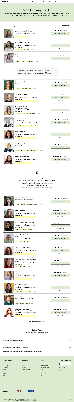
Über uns (42, 363)
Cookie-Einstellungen (45, 382)
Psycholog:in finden (65, 363)
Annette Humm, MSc (21, 82)
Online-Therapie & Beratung (23, 1)
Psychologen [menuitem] (33, 1)
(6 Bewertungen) (64, 272)
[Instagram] (60, 368)
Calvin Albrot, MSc (20, 296)
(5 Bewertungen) (64, 131)
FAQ (4, 375)
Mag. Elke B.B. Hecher (21, 197)
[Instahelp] (5, 1)
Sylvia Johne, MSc (20, 210)
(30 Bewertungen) (64, 107)
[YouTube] (66, 368)
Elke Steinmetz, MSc (20, 119)
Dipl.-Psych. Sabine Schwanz (23, 247)
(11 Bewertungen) (64, 42)
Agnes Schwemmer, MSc (22, 284)
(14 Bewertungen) (64, 144)
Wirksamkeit (5, 365)
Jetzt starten (69, 1)
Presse (42, 371)
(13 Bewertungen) (64, 235)
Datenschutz (43, 373)
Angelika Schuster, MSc (21, 106)
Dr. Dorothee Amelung (21, 94)
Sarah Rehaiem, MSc (21, 131)
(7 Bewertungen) (64, 94)
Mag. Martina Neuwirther (22, 309)
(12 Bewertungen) (64, 82)
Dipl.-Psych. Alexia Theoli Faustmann (25, 259)
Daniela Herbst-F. (20, 143)
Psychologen (5, 367)
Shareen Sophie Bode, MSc (22, 42)
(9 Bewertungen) (64, 309)
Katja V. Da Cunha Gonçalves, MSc (24, 222)
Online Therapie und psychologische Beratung (22, 15)
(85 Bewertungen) (64, 119)
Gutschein (5, 371)
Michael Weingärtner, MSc (22, 235)
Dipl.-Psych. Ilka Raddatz (22, 156)
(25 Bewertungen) (64, 247)
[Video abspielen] (12, 37)
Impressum (43, 380)
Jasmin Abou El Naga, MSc (22, 30)
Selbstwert (24, 367)
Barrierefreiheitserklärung (46, 377)
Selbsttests (5, 373)
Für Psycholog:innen (45, 367)
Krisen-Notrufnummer (33, 400)
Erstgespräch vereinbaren (60, 33)
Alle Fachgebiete (65, 25)
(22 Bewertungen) (64, 156)
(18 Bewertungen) (64, 30)
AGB (42, 375)
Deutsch (56, 25)
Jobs (42, 369)
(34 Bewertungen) (64, 210)
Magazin (50, 1)
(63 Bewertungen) (64, 297)
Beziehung (24, 363)
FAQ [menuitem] (55, 1)
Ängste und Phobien (26, 369)
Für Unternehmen (44, 365)
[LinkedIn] (63, 368)
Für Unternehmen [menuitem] (45, 1)
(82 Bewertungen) (64, 198)
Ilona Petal (18, 54)
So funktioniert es (6, 363)
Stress (23, 365)
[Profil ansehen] (9, 33)
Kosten (4, 369)
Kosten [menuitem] (38, 1)
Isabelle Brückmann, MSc (22, 272)
